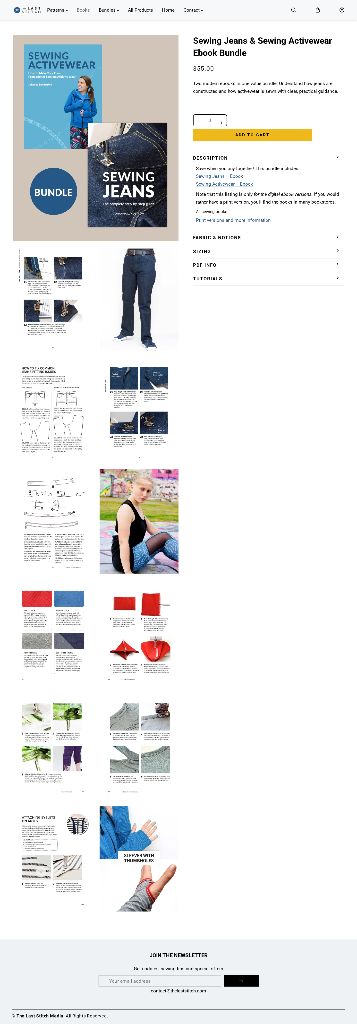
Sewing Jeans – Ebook (219, 176)
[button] (293, 10)
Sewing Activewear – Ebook (224, 184)
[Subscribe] (241, 981)
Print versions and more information (233, 220)
